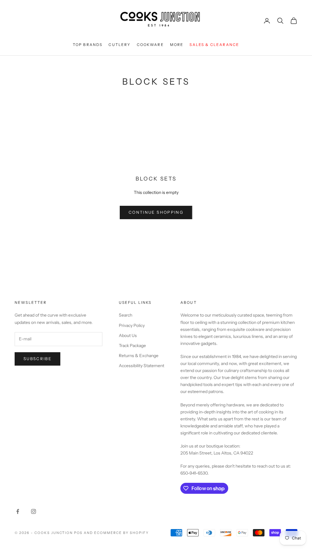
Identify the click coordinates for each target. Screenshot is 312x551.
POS (78, 533)
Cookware (150, 44)
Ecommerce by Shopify (121, 533)
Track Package (132, 345)
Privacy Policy (132, 325)
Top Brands (88, 44)
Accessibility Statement (141, 365)
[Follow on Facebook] (18, 511)
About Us (128, 335)
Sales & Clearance (214, 44)
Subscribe (37, 358)
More (177, 44)
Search (125, 315)
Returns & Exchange (138, 355)
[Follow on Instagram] (33, 511)
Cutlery (119, 44)
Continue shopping (156, 212)
